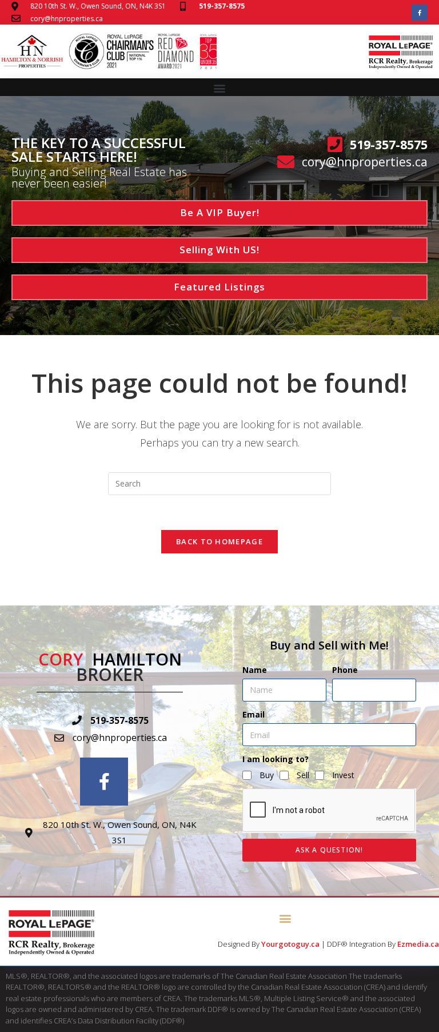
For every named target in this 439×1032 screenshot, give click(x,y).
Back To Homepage (219, 541)
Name (254, 669)
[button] (219, 87)
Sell (303, 775)
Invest (343, 775)
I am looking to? (275, 759)
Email (253, 714)
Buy (267, 775)
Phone (345, 669)
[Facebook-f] (420, 13)
